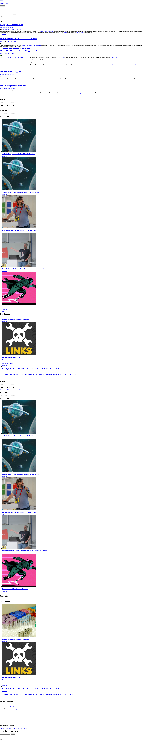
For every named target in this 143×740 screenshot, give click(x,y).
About (3, 721)
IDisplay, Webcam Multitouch (11, 25)
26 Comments (11, 53)
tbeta (1, 92)
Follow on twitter (10, 107)
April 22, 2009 (2, 41)
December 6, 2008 (3, 74)
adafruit (3, 66)
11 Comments (13, 41)
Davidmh (4, 706)
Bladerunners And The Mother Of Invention (15, 307)
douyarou (4, 713)
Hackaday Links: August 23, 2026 (11, 357)
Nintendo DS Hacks (20, 82)
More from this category (4, 311)
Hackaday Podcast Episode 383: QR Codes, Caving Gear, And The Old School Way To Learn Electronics (32, 369)
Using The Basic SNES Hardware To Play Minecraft (17, 705)
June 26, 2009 (2, 27)
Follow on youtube (17, 107)
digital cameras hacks (7, 96)
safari (28, 48)
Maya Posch (4, 705)
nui (39, 96)
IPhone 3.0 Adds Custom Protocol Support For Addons (21, 51)
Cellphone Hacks (6, 68)
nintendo (69, 82)
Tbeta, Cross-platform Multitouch (13, 86)
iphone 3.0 (54, 68)
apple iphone (35, 68)
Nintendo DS (73, 82)
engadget (47, 68)
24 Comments (4, 232)
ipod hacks (10, 48)
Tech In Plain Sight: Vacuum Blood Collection (15, 319)
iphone (23, 48)
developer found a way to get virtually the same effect (31, 45)
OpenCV (65, 32)
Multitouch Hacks (16, 48)
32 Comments (10, 27)
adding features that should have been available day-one (17, 57)
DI (68, 92)
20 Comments (4, 194)
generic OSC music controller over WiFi (88, 78)
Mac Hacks (17, 68)
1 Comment (4, 359)
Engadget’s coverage (114, 57)
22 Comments (12, 74)
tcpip (79, 82)
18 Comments (4, 376)
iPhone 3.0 (62, 57)
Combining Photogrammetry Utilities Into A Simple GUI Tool (18, 706)
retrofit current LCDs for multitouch (46, 31)
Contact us (27, 107)
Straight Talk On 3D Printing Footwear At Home (15, 709)
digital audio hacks (6, 82)
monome (18, 79)
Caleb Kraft (9, 41)
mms (58, 68)
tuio (29, 48)
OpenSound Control (3, 78)
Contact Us (4, 722)
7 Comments (4, 271)
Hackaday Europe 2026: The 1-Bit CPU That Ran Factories (19, 230)
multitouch (61, 68)
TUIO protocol (135, 64)
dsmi (56, 82)
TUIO (43, 79)
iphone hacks (5, 48)
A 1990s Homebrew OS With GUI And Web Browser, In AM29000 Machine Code (20, 704)
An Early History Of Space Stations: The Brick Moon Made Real (20, 192)
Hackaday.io (4, 718)
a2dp (29, 68)
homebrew (59, 82)
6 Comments (4, 371)
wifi (82, 82)
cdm (52, 82)
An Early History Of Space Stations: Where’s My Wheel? (18, 154)
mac (25, 48)
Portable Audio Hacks (45, 82)
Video (3, 719)
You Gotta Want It (7, 363)
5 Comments (12, 88)
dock (39, 68)
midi (62, 82)
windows (54, 96)
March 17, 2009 (3, 53)
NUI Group (4, 34)
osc (76, 82)
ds (54, 82)
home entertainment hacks (16, 96)
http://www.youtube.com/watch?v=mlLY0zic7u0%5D (12, 29)
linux (33, 96)
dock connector (43, 68)
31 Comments (4, 309)
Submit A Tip (4, 720)
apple (32, 68)
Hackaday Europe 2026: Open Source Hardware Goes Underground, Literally (24, 268)
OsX (42, 96)
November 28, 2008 (3, 88)
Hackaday (4, 3)
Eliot (7, 27)
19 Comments (4, 321)
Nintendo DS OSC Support (10, 72)
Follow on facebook (3, 107)
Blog (3, 717)
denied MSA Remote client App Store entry (109, 64)
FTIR (66, 92)
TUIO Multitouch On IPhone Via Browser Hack (18, 39)
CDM (3, 80)
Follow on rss (23, 107)
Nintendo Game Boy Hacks (30, 82)
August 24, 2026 (3, 16)
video (49, 96)
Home (3, 716)
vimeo (51, 96)
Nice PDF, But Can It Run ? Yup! (12, 712)
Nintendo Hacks (38, 82)
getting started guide (78, 93)
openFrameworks (79, 32)
